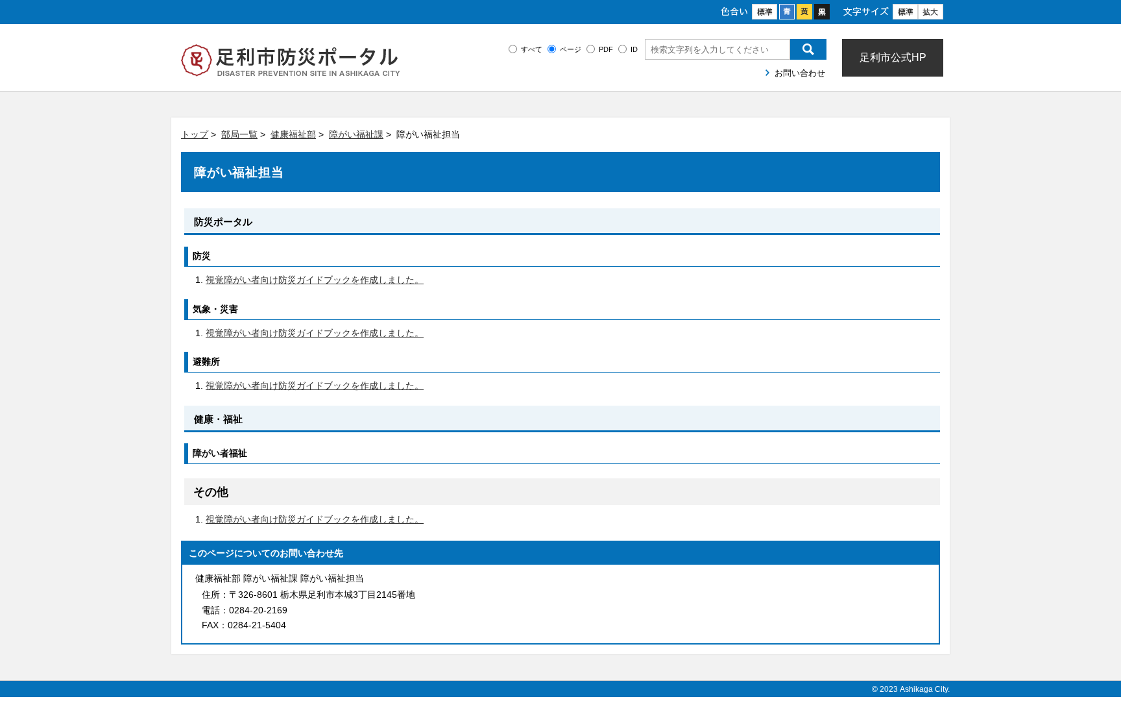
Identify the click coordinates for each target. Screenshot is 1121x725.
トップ (194, 134)
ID (634, 49)
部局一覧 (239, 134)
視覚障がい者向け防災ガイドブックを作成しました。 (315, 280)
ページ (570, 49)
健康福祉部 (293, 134)
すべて (531, 49)
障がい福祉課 (356, 134)
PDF (606, 49)
